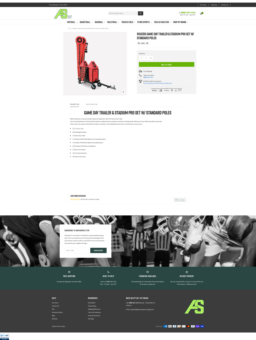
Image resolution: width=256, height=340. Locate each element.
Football (71, 22)
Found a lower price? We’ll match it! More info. (157, 83)
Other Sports (143, 22)
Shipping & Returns (94, 309)
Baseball (99, 22)
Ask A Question (91, 104)
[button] (4, 337)
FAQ (53, 309)
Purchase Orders (57, 312)
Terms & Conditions (94, 312)
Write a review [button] (179, 200)
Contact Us (224, 5)
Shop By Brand (179, 22)
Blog (53, 315)
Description (74, 104)
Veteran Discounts (94, 315)
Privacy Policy (92, 306)
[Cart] (201, 14)
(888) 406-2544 (188, 12)
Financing (214, 5)
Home (70, 28)
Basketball (85, 22)
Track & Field (127, 22)
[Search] (140, 13)
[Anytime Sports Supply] (63, 13)
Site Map (91, 319)
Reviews (54, 319)
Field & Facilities (161, 22)
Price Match (91, 303)
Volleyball (112, 22)
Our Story (203, 5)
